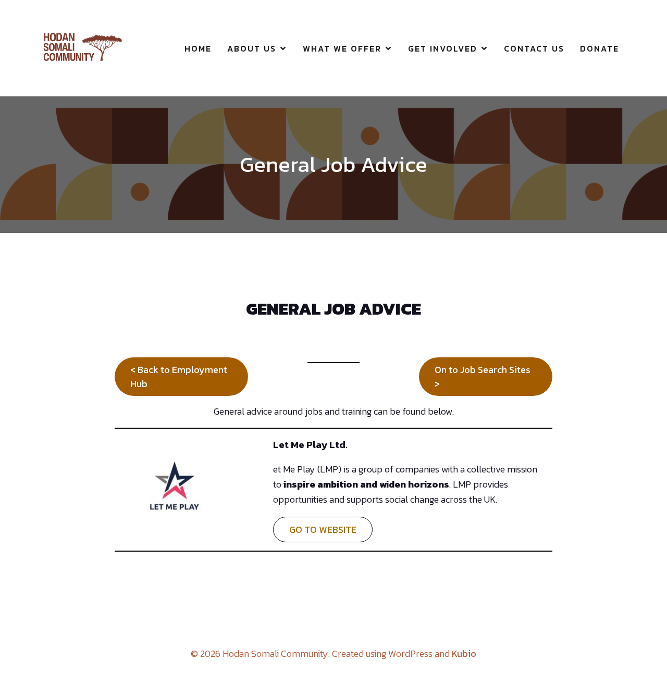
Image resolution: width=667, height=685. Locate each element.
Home (198, 48)
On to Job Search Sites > (482, 377)
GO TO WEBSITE (322, 529)
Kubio (464, 653)
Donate (599, 48)
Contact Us (534, 48)
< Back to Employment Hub (178, 377)
